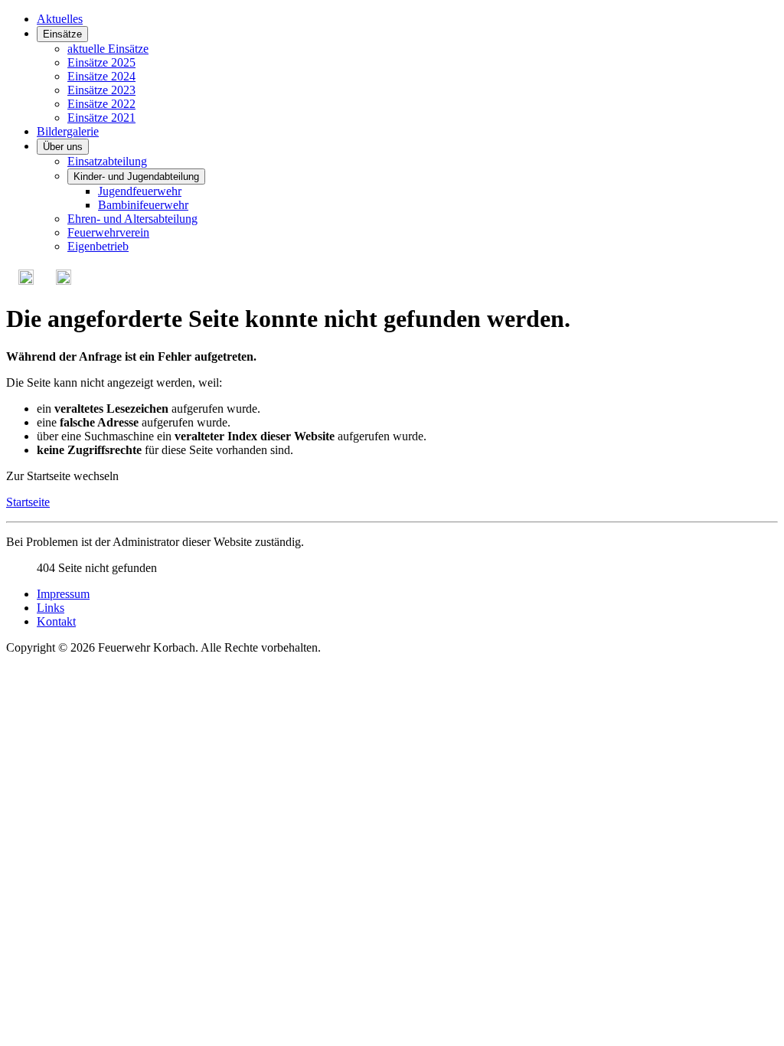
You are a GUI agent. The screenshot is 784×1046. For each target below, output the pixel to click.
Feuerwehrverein (108, 232)
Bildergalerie (68, 131)
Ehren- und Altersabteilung (132, 218)
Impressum (63, 593)
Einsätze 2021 (101, 117)
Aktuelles (60, 18)
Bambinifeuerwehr (143, 204)
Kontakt (56, 621)
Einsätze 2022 (101, 103)
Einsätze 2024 (101, 76)
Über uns (63, 146)
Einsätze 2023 (101, 89)
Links (50, 607)
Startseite (28, 501)
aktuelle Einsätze (108, 48)
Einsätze (62, 34)
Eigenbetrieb (98, 246)
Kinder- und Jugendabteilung (136, 176)
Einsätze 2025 (101, 62)
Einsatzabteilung (107, 161)
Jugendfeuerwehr (139, 191)
